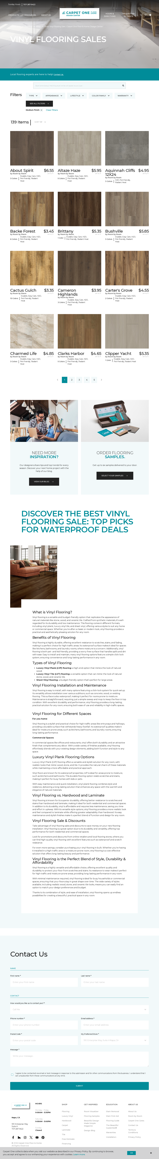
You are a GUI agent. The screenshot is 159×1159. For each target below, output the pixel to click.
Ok (131, 1153)
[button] (141, 15)
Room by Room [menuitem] (135, 1116)
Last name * (86, 976)
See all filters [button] (37, 103)
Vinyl (38, 26)
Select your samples (112, 475)
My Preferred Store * (90, 1034)
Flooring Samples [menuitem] (92, 1116)
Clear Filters (52, 110)
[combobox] (77, 86)
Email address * (87, 1018)
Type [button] (31, 96)
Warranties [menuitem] (111, 1132)
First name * (15, 976)
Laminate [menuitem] (66, 1130)
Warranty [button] (123, 96)
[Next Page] (101, 380)
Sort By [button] (38, 122)
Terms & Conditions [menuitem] (133, 1131)
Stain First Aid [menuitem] (112, 1116)
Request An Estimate (129, 15)
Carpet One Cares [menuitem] (136, 1121)
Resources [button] (30, 15)
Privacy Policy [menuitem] (134, 1137)
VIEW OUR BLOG (41, 481)
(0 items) (150, 15)
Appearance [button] (52, 96)
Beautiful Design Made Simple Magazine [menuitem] (91, 1123)
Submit (79, 1086)
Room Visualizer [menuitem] (91, 1111)
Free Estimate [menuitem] (68, 1139)
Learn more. (79, 1154)
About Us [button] (46, 15)
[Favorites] (145, 15)
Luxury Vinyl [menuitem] (67, 1116)
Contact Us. (59, 74)
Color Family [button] (99, 96)
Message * (14, 1049)
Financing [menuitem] (66, 1144)
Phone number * (17, 1018)
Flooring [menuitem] (65, 1111)
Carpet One (15, 26)
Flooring (28, 26)
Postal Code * (16, 1034)
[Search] (123, 86)
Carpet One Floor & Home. (30, 1143)
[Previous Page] (57, 380)
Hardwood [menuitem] (66, 1121)
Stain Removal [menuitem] (112, 1111)
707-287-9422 (29, 4)
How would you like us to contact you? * (27, 1003)
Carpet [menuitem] (65, 1125)
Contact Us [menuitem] (133, 1125)
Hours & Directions (110, 15)
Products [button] (13, 15)
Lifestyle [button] (75, 96)
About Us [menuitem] (132, 1111)
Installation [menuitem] (111, 1137)
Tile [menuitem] (63, 1134)
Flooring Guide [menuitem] (112, 1121)
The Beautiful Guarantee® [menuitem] (112, 1126)
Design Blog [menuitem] (89, 1130)
